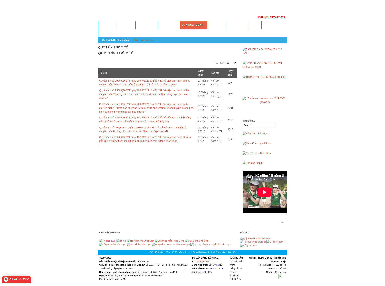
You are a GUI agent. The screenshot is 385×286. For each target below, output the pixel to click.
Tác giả (215, 73)
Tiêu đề (103, 73)
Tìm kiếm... (249, 120)
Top (282, 222)
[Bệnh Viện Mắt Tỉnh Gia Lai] (182, 7)
